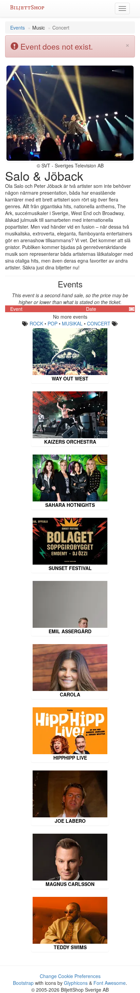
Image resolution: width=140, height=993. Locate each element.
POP (52, 323)
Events (17, 27)
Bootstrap (23, 982)
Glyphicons (76, 982)
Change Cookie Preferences (70, 976)
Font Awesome (109, 982)
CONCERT (98, 323)
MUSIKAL (72, 323)
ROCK (36, 323)
